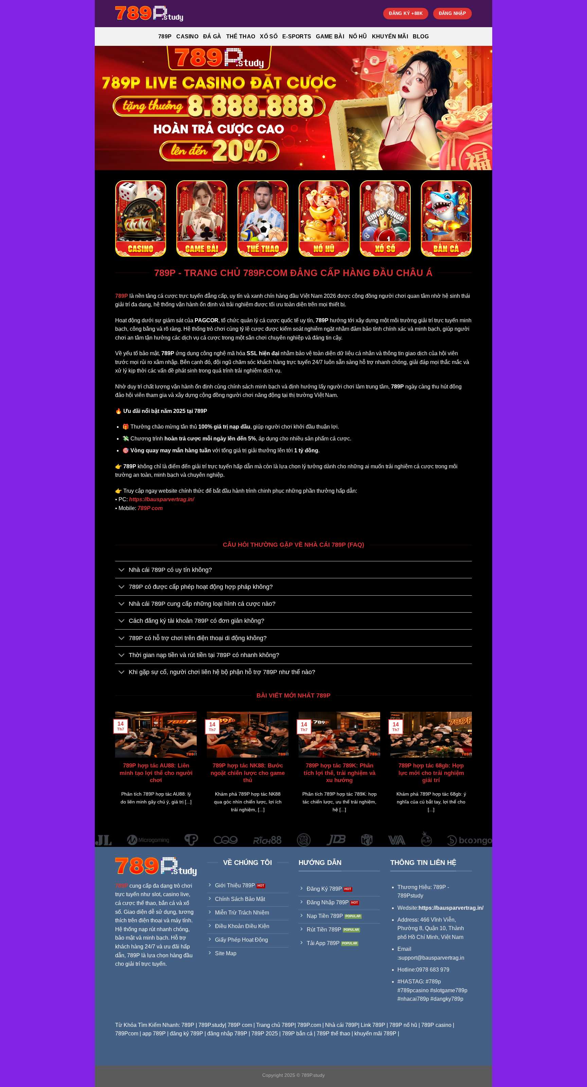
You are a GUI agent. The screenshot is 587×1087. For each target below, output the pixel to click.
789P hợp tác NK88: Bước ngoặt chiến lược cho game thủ (248, 772)
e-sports (297, 36)
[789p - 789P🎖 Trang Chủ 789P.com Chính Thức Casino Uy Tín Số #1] (149, 13)
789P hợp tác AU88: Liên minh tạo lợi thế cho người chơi (156, 772)
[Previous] (114, 771)
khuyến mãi (390, 36)
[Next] (473, 771)
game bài (330, 36)
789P (165, 36)
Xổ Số (269, 36)
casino (187, 36)
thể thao (240, 36)
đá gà (212, 36)
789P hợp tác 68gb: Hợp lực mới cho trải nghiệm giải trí (431, 772)
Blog (421, 36)
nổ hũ (358, 36)
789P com (150, 508)
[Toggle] (121, 570)
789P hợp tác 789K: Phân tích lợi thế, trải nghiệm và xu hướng (339, 772)
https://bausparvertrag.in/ (161, 499)
